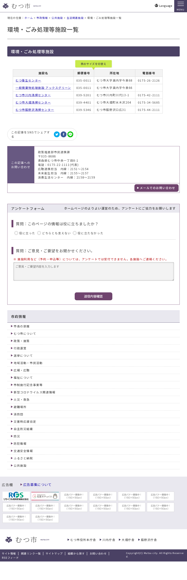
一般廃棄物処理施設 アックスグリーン (43, 88)
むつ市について (25, 333)
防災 (17, 436)
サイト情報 (9, 553)
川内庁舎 (108, 540)
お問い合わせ (98, 553)
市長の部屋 (22, 326)
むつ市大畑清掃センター (33, 102)
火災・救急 (22, 399)
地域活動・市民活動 (28, 363)
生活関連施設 (75, 18)
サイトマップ (54, 553)
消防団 (18, 414)
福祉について (23, 377)
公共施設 (57, 18)
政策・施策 (22, 341)
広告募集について (37, 484)
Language (165, 6)
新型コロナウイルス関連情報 (35, 392)
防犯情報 (20, 443)
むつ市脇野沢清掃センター (35, 110)
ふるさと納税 (23, 458)
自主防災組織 (23, 429)
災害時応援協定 (25, 421)
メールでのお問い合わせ (157, 188)
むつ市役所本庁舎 (83, 540)
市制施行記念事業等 (28, 385)
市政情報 (42, 18)
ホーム (28, 18)
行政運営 (20, 348)
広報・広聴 (22, 370)
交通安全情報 (23, 451)
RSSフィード (10, 557)
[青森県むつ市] (29, 6)
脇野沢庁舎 (149, 540)
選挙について (23, 355)
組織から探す (76, 553)
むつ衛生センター (28, 80)
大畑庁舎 (128, 540)
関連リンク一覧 (31, 553)
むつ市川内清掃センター (33, 95)
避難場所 (20, 407)
